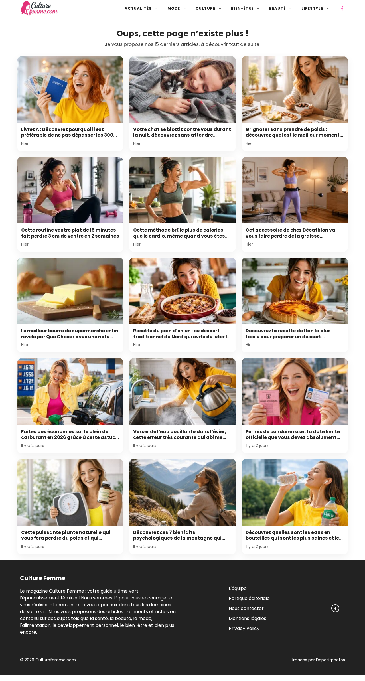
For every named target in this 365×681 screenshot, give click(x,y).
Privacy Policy (244, 628)
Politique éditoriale (249, 598)
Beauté (277, 8)
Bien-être (242, 8)
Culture (205, 8)
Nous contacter (246, 608)
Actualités (138, 8)
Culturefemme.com (55, 660)
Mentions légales (247, 618)
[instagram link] (335, 608)
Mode (173, 8)
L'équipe (238, 588)
